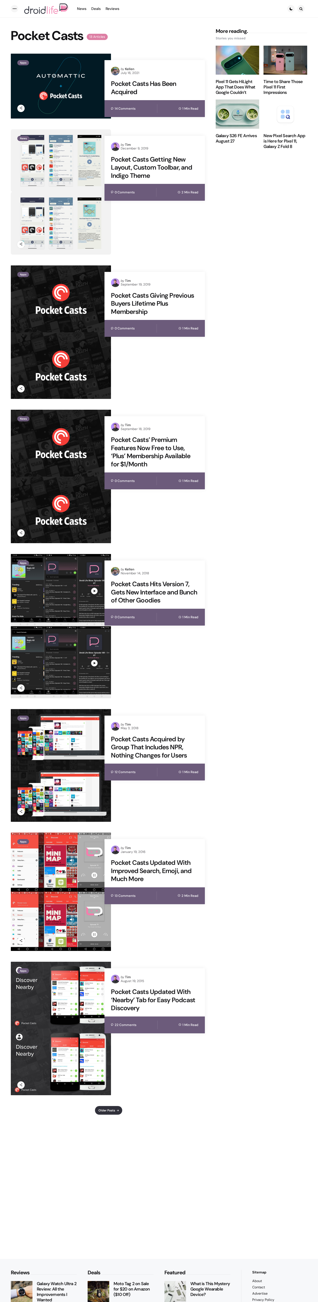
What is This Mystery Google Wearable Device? (210, 1289)
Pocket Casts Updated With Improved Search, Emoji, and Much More (151, 871)
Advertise (260, 1293)
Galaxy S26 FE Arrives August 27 (236, 138)
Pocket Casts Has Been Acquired (143, 88)
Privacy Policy (263, 1299)
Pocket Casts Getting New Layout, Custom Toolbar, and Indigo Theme (151, 167)
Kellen (129, 69)
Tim (128, 145)
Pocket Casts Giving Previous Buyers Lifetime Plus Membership (152, 303)
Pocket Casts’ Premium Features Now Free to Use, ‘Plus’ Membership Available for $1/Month (150, 452)
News (23, 138)
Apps (23, 62)
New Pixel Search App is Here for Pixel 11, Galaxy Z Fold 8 (284, 141)
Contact (258, 1287)
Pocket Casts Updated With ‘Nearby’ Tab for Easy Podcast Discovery (153, 1000)
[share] (21, 108)
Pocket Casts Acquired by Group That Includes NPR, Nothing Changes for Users (149, 747)
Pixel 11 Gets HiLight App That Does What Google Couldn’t (235, 87)
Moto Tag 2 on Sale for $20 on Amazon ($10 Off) (132, 1289)
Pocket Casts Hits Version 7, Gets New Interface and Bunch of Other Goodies (154, 592)
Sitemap (259, 1272)
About (257, 1281)
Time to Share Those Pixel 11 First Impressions (283, 87)
